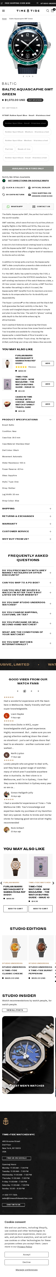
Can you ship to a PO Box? (21, 582)
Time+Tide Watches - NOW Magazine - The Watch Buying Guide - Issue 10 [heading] (39, 892)
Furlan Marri (11, 883)
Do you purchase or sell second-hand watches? (20, 623)
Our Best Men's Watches (24, 1086)
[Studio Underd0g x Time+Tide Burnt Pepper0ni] (41, 947)
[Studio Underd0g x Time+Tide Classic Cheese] (14, 947)
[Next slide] (53, 883)
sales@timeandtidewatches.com (17, 1198)
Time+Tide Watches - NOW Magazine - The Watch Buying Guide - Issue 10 (25, 382)
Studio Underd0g (12, 963)
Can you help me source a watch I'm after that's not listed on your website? (22, 592)
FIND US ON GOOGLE (17, 1158)
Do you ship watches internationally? (17, 643)
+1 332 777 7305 (9, 1195)
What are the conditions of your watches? (22, 633)
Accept (26, 1254)
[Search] (47, 10)
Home (4, 19)
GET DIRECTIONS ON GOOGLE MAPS (28, 181)
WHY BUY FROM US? (15, 539)
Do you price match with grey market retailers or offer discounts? (24, 572)
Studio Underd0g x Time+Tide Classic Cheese (14, 970)
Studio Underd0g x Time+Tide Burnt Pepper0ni (41, 970)
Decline (27, 1262)
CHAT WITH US (13, 1205)
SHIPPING (8, 508)
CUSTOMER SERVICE (15, 531)
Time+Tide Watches (40, 883)
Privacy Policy (24, 1246)
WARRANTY (9, 524)
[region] (28, 883)
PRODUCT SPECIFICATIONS (20, 419)
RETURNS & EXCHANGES (18, 516)
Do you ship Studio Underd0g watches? (23, 603)
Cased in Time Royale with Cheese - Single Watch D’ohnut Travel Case (25, 402)
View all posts (15, 1010)
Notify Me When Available (16, 177)
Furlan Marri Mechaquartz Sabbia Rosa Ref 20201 (25, 359)
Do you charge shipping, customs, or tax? (20, 613)
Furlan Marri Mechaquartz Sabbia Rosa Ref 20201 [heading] (14, 890)
